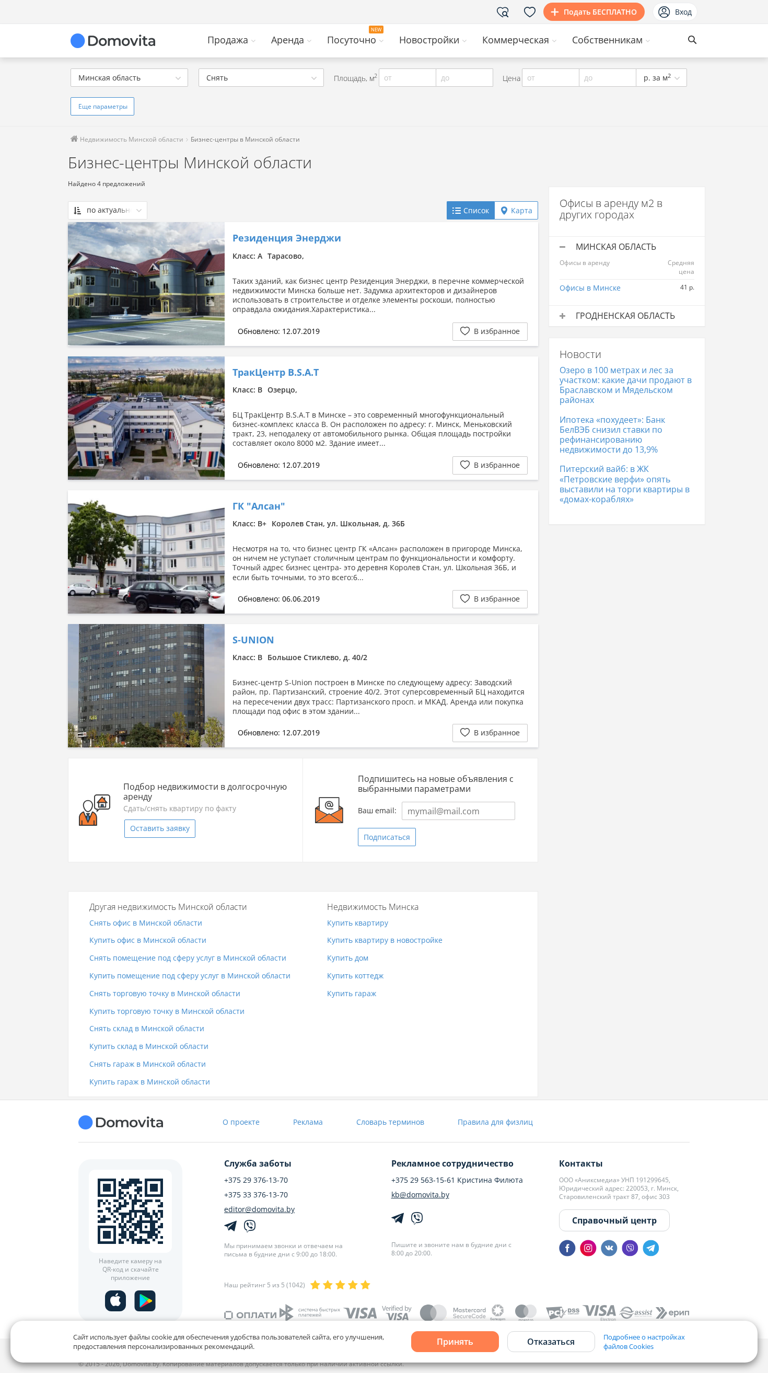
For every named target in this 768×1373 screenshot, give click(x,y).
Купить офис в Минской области (147, 940)
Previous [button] (81, 284)
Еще (102, 106)
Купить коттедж (355, 976)
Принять (455, 1341)
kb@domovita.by (420, 1195)
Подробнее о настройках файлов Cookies (644, 1341)
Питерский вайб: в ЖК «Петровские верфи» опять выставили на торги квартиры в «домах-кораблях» (625, 484)
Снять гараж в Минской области (147, 1064)
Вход (683, 12)
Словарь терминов (390, 1122)
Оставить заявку (160, 828)
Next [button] (211, 284)
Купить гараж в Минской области (149, 1082)
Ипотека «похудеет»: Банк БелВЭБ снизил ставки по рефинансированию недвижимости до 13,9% (612, 435)
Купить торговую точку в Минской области (167, 1011)
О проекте (241, 1122)
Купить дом (347, 958)
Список (476, 210)
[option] (146, 283)
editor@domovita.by (259, 1209)
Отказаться (551, 1341)
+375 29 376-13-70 (256, 1180)
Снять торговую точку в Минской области (164, 993)
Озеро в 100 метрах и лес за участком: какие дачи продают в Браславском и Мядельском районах (626, 385)
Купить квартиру (357, 923)
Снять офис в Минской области (145, 923)
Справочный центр (614, 1220)
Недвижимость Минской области (130, 139)
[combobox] (129, 77)
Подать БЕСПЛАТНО (600, 12)
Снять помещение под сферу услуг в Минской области (187, 958)
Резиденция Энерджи (286, 238)
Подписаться (387, 837)
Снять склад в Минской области (146, 1028)
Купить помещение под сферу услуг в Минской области (189, 976)
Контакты (581, 1163)
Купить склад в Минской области (148, 1046)
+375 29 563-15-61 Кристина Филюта (457, 1180)
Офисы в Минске (590, 288)
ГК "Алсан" (258, 506)
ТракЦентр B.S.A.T (275, 372)
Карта (521, 210)
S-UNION (253, 640)
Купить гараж (351, 993)
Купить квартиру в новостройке (385, 940)
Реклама (308, 1122)
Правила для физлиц (495, 1122)
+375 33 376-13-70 (256, 1195)
